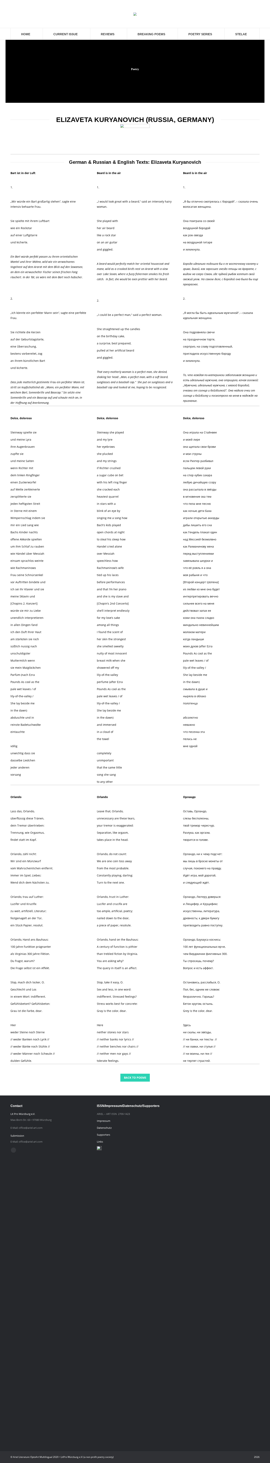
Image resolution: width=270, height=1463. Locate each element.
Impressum (103, 1121)
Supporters (103, 1134)
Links (100, 1141)
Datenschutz (104, 1128)
